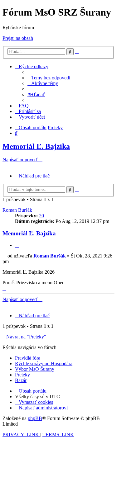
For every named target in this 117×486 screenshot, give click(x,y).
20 (41, 215)
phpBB (35, 418)
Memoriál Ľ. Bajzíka (36, 146)
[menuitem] (48, 77)
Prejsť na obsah (17, 38)
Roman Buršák (17, 210)
